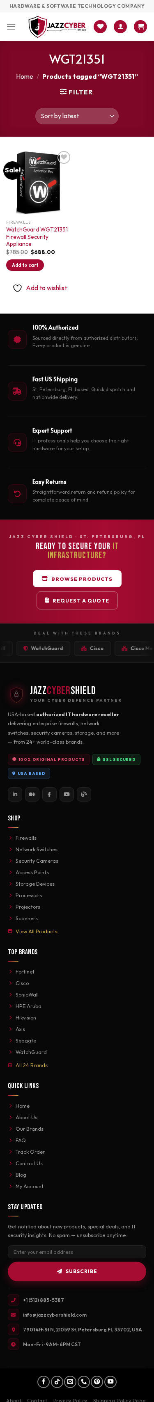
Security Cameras (37, 860)
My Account (30, 1186)
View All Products (36, 931)
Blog (21, 1174)
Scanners (27, 918)
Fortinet (25, 971)
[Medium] (32, 794)
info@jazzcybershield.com (55, 1315)
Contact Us (29, 1163)
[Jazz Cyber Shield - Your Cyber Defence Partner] (57, 26)
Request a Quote (81, 600)
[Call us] (84, 1382)
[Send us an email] (70, 1382)
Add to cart (25, 265)
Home (24, 76)
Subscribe (81, 1271)
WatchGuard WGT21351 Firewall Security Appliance (37, 236)
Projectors (28, 906)
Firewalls (26, 837)
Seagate (26, 1040)
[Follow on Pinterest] (97, 1382)
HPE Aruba (28, 1006)
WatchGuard (31, 1052)
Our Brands (30, 1128)
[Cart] (140, 27)
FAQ (21, 1140)
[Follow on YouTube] (110, 1382)
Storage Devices (35, 883)
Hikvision (26, 1017)
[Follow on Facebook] (43, 1382)
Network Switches (36, 849)
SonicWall (27, 994)
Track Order (30, 1151)
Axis (20, 1029)
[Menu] (11, 26)
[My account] (120, 27)
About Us (26, 1117)
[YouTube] (67, 794)
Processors (29, 895)
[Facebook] (49, 794)
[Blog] (84, 794)
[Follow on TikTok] (57, 1382)
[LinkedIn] (15, 794)
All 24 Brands (32, 1065)
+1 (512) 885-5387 (43, 1300)
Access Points (32, 872)
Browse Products (82, 578)
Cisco (22, 983)
